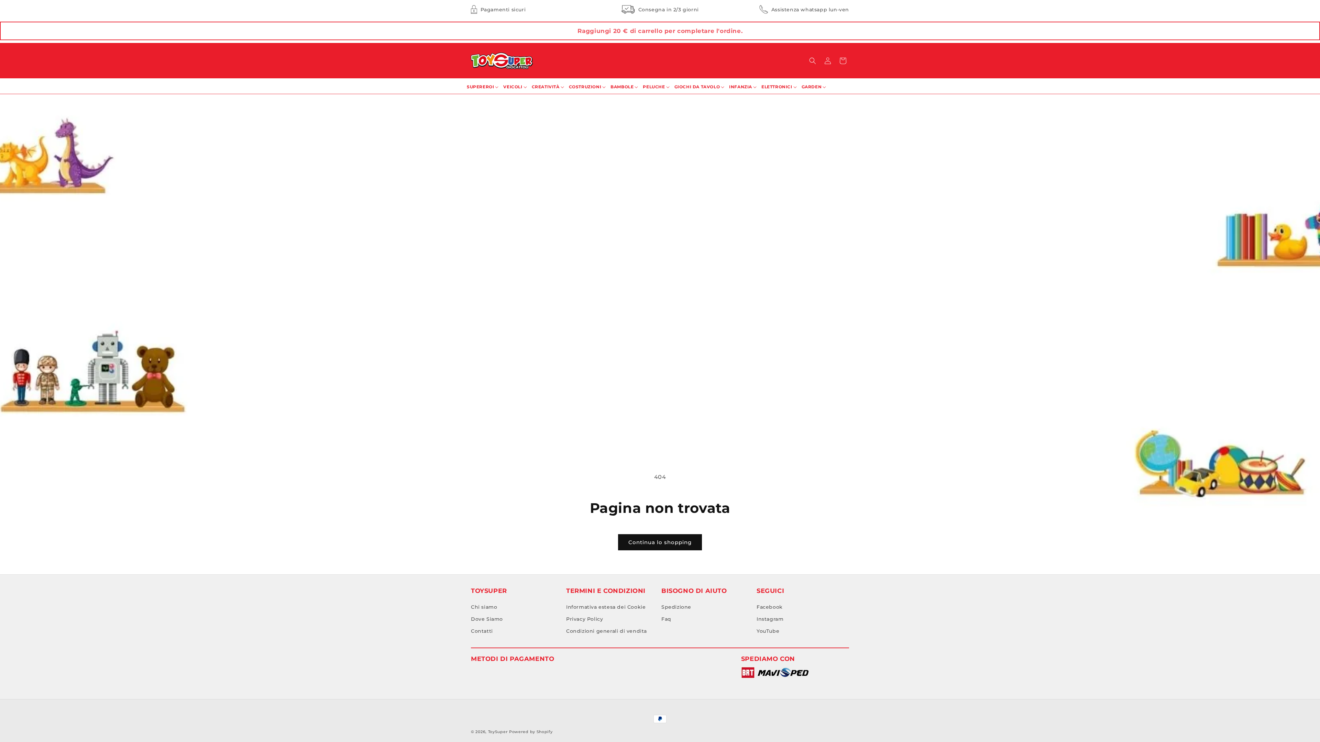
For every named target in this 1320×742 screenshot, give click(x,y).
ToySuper (498, 731)
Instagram (770, 619)
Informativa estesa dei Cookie (606, 607)
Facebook (770, 607)
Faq (666, 619)
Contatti (482, 631)
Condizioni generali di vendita (606, 631)
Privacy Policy (584, 619)
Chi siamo (484, 607)
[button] (812, 60)
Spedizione (676, 607)
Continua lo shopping (660, 542)
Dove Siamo (487, 619)
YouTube (768, 631)
